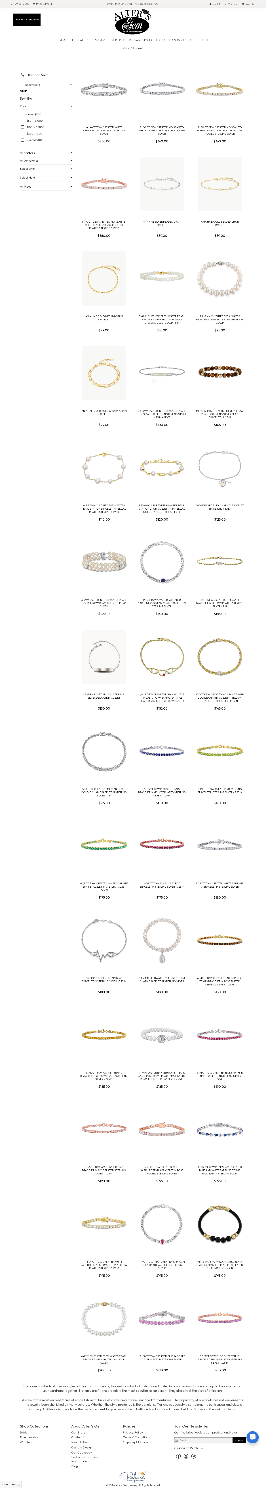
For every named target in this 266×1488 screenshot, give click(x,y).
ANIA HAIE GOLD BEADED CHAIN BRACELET (220, 223)
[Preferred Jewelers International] (133, 1476)
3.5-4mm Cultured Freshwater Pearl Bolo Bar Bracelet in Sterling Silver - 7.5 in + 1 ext (162, 414)
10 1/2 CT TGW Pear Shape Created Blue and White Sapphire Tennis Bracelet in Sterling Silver (220, 1170)
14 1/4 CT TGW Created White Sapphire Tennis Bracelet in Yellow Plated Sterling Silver (104, 1265)
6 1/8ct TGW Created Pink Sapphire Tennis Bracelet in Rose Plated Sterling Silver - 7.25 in (219, 981)
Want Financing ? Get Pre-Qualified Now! (133, 4)
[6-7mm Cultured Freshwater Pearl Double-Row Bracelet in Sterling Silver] (104, 562)
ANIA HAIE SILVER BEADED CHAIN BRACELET (162, 223)
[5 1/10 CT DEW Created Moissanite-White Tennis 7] (162, 89)
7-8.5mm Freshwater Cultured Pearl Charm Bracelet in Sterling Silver (161, 979)
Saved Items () (10, 1484)
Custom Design (82, 1447)
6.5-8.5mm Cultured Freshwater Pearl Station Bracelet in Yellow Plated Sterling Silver (104, 509)
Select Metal (27, 177)
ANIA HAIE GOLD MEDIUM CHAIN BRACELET (104, 318)
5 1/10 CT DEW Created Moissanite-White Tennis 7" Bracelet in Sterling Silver (162, 130)
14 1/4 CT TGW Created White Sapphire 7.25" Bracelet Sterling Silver (104, 130)
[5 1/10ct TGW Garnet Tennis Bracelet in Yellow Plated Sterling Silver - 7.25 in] (104, 1035)
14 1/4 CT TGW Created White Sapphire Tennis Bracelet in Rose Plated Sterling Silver (161, 1170)
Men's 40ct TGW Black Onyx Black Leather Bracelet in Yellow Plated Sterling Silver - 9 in (220, 1265)
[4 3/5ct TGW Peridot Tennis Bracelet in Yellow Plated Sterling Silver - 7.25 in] (162, 751)
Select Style (27, 168)
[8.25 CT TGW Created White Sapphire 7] (220, 846)
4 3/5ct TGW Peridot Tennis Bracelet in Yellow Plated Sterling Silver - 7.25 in (162, 792)
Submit (239, 1440)
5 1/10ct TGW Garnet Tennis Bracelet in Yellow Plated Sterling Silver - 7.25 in (104, 1076)
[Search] (207, 40)
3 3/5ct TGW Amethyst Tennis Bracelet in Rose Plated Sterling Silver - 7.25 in (104, 1170)
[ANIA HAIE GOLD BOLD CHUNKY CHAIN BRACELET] (104, 373)
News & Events (81, 1442)
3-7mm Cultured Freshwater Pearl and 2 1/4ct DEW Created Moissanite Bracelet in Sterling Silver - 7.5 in (162, 1076)
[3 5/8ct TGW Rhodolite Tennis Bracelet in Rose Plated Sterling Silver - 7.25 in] (220, 1318)
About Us (196, 40)
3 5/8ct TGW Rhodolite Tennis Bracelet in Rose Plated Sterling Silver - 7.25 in (220, 1359)
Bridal (62, 40)
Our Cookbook (81, 1452)
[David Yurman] (27, 19)
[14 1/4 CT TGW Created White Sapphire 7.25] (104, 89)
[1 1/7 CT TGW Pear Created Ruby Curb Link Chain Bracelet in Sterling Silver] (162, 1224)
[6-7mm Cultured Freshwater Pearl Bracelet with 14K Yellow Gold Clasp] (104, 1318)
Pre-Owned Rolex (140, 40)
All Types (25, 186)
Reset (23, 90)
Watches (26, 1442)
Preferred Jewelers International (85, 1459)
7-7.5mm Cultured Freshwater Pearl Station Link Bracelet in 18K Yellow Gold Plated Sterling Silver (162, 509)
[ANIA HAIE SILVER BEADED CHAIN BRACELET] (162, 184)
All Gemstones (29, 160)
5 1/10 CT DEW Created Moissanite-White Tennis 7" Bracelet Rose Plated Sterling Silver (104, 225)
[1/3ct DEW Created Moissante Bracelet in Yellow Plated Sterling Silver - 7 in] (220, 562)
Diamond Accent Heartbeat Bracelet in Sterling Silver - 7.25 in (104, 979)
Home (126, 48)
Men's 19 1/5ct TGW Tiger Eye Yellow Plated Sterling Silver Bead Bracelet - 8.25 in (219, 414)
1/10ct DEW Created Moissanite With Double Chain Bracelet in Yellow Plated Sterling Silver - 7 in (220, 698)
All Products (27, 152)
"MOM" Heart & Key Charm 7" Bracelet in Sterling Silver (220, 507)
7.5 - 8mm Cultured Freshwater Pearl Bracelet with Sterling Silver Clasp (220, 319)
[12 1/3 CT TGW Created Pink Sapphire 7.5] (162, 1318)
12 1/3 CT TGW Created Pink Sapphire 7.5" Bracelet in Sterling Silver (162, 1358)
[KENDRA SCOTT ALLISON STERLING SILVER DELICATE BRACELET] (104, 657)
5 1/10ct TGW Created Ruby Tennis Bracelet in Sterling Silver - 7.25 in (220, 790)
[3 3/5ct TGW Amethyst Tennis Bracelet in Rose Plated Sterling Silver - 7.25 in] (104, 1129)
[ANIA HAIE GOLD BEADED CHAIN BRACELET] (220, 184)
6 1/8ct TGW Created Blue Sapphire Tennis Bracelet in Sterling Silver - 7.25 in (220, 1076)
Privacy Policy (133, 1432)
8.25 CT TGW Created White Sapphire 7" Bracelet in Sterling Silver (220, 885)
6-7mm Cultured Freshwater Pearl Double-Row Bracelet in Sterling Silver (104, 603)
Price (23, 106)
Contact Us (79, 1437)
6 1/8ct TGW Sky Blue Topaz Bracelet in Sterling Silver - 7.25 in (162, 885)
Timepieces (116, 40)
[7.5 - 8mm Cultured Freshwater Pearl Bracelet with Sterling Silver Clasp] (220, 278)
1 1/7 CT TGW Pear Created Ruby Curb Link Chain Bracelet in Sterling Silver (162, 1265)
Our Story (78, 1432)
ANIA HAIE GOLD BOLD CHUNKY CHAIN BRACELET (104, 412)
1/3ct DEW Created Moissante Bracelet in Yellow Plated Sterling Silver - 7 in (220, 603)
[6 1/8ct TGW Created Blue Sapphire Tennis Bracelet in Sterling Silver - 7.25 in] (220, 1035)
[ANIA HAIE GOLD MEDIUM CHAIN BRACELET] (104, 278)
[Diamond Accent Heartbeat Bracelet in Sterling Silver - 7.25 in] (104, 940)
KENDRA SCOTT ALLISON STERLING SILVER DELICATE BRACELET (103, 696)
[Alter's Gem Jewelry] (133, 21)
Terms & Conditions (136, 1437)
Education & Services (171, 40)
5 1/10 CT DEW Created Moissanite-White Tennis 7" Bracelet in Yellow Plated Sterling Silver (219, 130)
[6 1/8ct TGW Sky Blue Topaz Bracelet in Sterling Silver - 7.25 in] (162, 846)
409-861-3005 (21, 4)
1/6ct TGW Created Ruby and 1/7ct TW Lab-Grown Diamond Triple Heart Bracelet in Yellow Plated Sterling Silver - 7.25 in (162, 698)
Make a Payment (46, 4)
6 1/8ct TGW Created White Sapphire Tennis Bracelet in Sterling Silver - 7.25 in (104, 887)
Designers (99, 40)
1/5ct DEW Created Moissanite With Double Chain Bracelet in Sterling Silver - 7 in (104, 792)
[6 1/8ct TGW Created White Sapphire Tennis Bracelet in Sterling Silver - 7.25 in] (104, 846)
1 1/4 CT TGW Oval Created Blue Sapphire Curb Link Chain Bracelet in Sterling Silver (162, 603)
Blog (74, 1466)
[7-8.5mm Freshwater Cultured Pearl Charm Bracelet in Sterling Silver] (162, 940)
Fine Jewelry (79, 40)
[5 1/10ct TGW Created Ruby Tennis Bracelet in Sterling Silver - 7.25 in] (220, 751)
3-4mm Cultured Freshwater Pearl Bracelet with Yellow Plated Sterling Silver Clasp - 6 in (162, 319)
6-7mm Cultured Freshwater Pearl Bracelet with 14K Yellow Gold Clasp (104, 1359)
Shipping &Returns (136, 1442)
